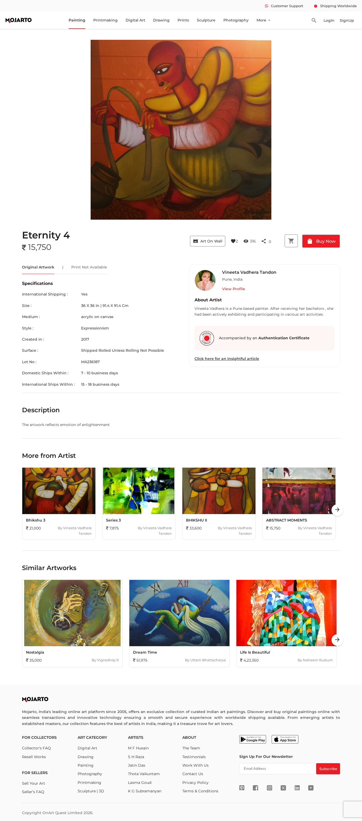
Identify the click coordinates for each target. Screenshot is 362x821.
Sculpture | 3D (91, 791)
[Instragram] (269, 787)
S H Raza (136, 756)
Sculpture (206, 20)
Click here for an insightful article (227, 358)
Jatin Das (136, 765)
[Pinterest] (241, 788)
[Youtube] (311, 787)
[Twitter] (283, 787)
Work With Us (195, 765)
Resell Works (34, 756)
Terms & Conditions (200, 791)
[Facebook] (255, 787)
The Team (191, 748)
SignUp (347, 20)
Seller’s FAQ (33, 791)
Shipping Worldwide (335, 6)
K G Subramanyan (144, 791)
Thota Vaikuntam (144, 773)
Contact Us (192, 773)
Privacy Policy (195, 782)
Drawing (161, 20)
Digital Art (135, 20)
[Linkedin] (297, 788)
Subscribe (328, 769)
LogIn (329, 20)
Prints (183, 20)
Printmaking (105, 20)
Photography (236, 20)
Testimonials (194, 756)
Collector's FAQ (36, 748)
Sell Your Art (33, 783)
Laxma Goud (139, 782)
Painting (77, 20)
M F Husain (138, 748)
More (264, 20)
